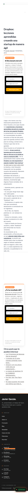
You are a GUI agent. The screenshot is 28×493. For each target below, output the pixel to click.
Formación (5, 423)
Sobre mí (4, 419)
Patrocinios (5, 436)
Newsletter (5, 429)
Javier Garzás (10, 51)
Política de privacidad (6, 488)
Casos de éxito (6, 433)
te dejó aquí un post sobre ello (13, 165)
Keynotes (4, 439)
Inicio (3, 416)
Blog (3, 426)
